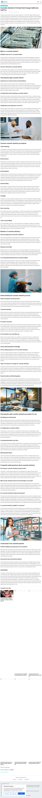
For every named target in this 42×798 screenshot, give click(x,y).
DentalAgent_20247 (3, 12)
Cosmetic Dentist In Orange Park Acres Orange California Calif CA (6, 599)
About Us (15, 779)
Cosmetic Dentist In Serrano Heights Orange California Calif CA (6, 763)
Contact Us (20, 779)
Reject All (14, 793)
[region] (14, 790)
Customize (7, 793)
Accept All (21, 793)
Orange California (4, 5)
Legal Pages (26, 779)
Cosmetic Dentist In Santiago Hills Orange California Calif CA (21, 763)
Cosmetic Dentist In (22, 777)
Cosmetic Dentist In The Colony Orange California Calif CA (35, 675)
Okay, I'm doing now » (4, 772)
